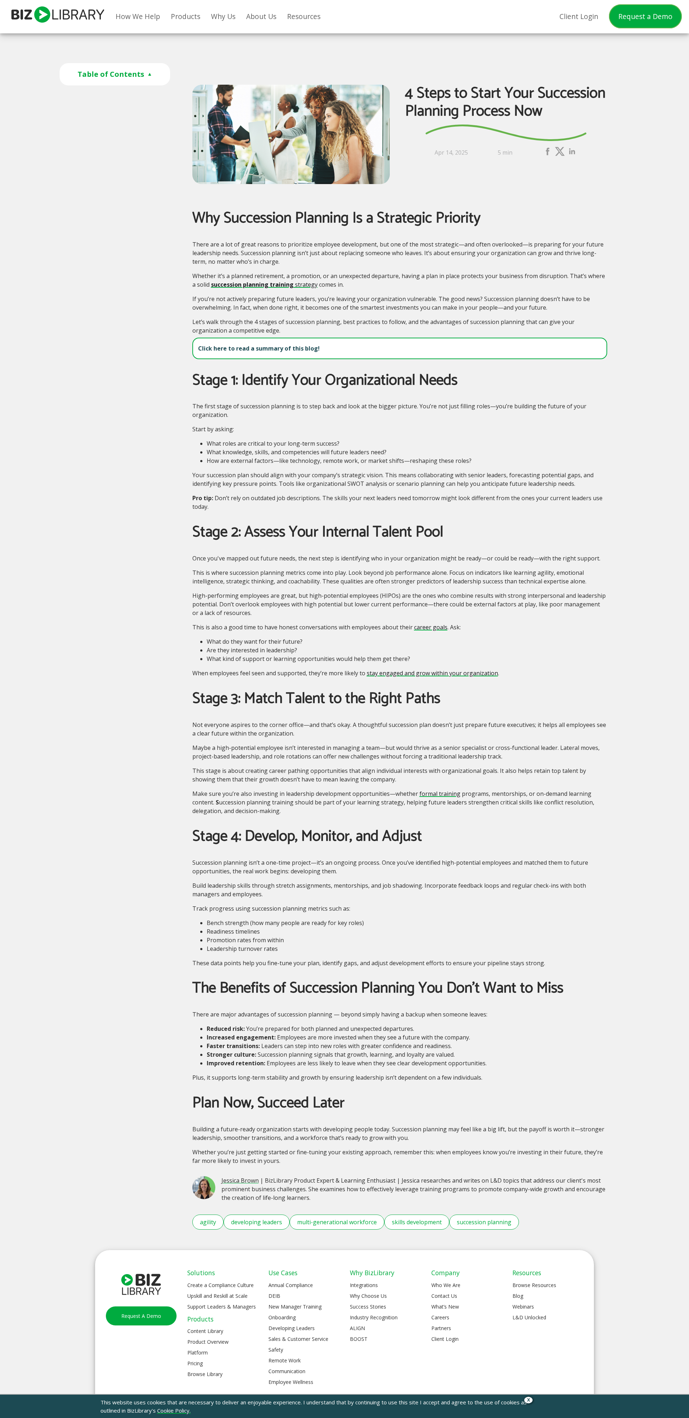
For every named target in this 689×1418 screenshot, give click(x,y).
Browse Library (204, 1374)
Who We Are (445, 1285)
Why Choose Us (368, 1295)
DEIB (274, 1295)
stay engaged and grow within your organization (432, 673)
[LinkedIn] (572, 155)
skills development (417, 1222)
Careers (440, 1317)
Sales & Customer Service (298, 1338)
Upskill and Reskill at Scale (217, 1295)
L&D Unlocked (529, 1317)
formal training (440, 794)
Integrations (364, 1285)
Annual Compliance (290, 1285)
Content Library (205, 1331)
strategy (264, 284)
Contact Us (444, 1295)
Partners (441, 1328)
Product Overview (208, 1341)
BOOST (358, 1338)
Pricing (195, 1363)
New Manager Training (295, 1306)
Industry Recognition (374, 1317)
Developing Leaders (291, 1328)
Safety (275, 1349)
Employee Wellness (290, 1382)
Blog (517, 1295)
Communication (286, 1371)
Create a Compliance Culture (220, 1285)
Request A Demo (141, 1316)
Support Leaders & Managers (221, 1306)
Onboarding (282, 1317)
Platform (197, 1352)
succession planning (484, 1222)
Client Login (445, 1338)
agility (208, 1222)
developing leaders (256, 1222)
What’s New (445, 1306)
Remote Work (284, 1360)
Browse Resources (534, 1285)
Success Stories (368, 1306)
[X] (559, 155)
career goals (430, 627)
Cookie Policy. (174, 1410)
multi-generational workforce (337, 1222)
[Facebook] (547, 155)
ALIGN (357, 1328)
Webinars (523, 1306)
